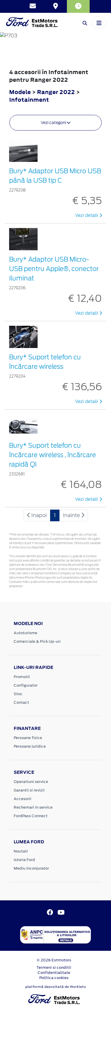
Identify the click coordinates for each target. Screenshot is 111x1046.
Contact (21, 702)
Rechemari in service (33, 807)
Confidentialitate (54, 972)
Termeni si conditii (53, 967)
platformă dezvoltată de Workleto (55, 986)
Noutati (21, 851)
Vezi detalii (87, 215)
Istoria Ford (24, 859)
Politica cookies (54, 977)
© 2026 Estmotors (54, 960)
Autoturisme (25, 633)
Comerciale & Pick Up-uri (37, 641)
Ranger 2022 (56, 92)
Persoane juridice (30, 746)
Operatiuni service (31, 781)
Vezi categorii (54, 122)
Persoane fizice (28, 737)
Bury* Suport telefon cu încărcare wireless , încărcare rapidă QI (52, 455)
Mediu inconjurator (31, 868)
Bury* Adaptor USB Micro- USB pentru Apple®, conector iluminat (54, 269)
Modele (20, 92)
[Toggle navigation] (99, 23)
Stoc (18, 694)
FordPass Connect (31, 816)
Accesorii (22, 798)
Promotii (22, 676)
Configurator (26, 685)
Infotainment (29, 99)
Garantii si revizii (29, 790)
